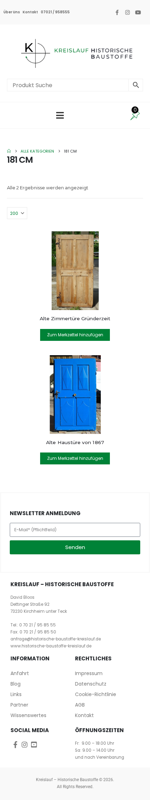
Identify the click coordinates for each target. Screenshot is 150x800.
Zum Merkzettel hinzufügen (75, 335)
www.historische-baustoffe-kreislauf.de (50, 646)
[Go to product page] (75, 270)
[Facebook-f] (117, 12)
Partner (19, 704)
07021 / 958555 (55, 12)
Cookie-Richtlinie (95, 694)
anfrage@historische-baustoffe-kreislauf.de (55, 639)
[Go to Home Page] (9, 151)
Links (16, 694)
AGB (80, 704)
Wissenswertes (28, 715)
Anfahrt (19, 673)
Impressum (89, 673)
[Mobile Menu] (60, 115)
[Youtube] (138, 12)
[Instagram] (127, 12)
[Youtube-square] (34, 744)
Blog (15, 683)
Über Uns (11, 12)
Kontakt (30, 12)
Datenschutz (90, 683)
